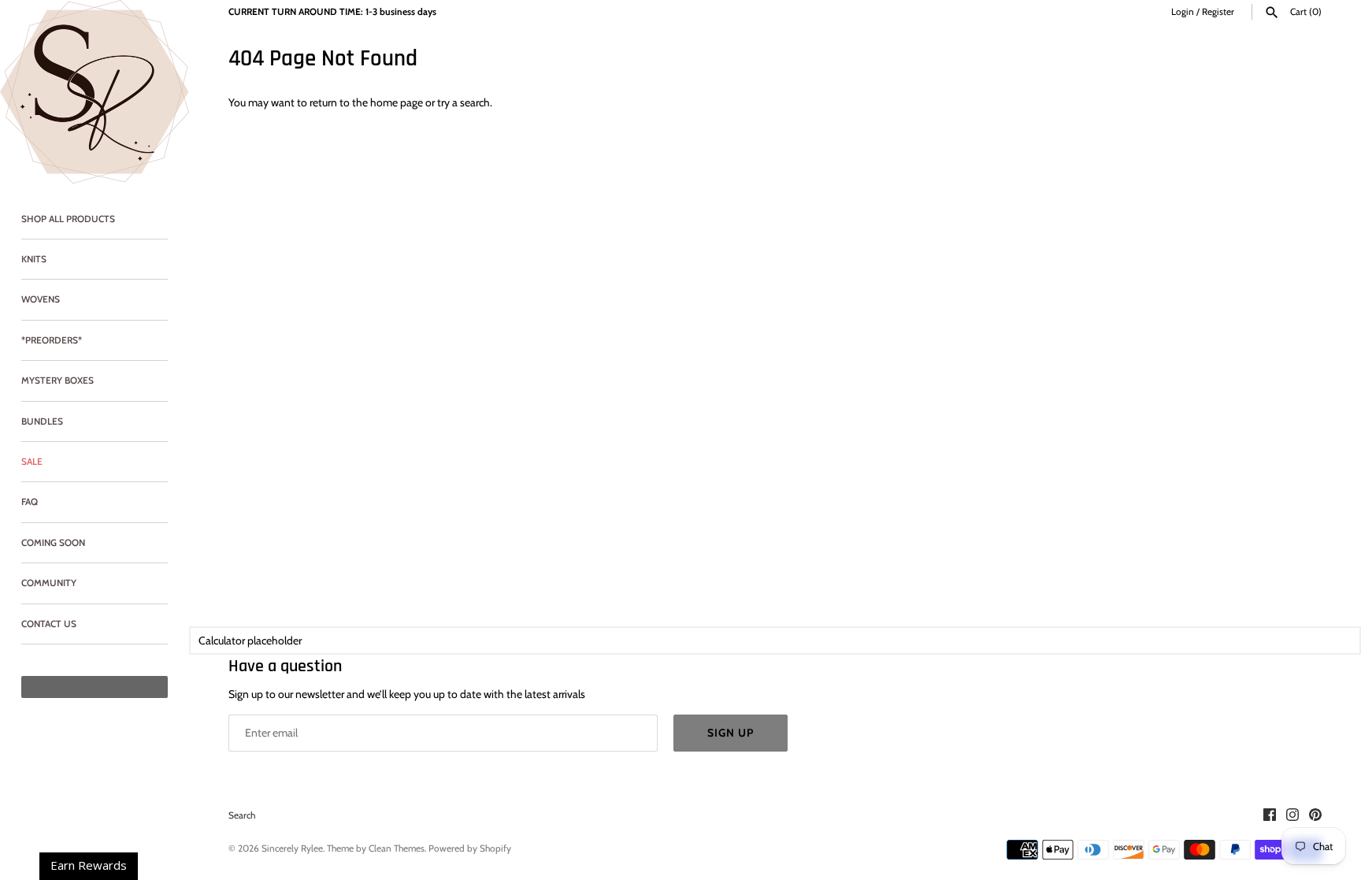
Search (241, 815)
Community (48, 583)
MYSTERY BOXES (57, 380)
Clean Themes (397, 848)
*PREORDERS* (51, 340)
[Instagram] (1292, 815)
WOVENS (40, 299)
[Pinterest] (1315, 815)
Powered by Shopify (469, 848)
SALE (32, 461)
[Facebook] (1269, 815)
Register (1218, 11)
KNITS (33, 259)
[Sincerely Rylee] (94, 92)
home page (396, 102)
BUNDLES (42, 421)
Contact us (48, 623)
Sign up (730, 733)
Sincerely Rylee (292, 848)
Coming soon (53, 542)
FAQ (29, 501)
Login (1182, 11)
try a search (463, 102)
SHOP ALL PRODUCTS (68, 219)
